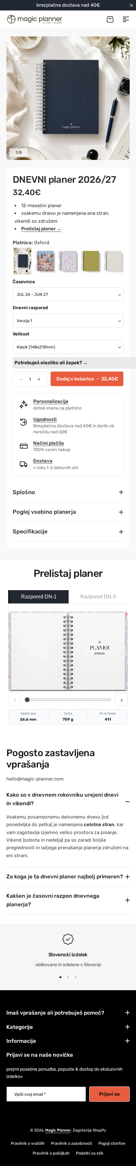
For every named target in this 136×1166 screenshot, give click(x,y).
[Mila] (68, 261)
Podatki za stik (89, 1153)
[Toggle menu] (126, 19)
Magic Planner (58, 1130)
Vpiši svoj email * (30, 1094)
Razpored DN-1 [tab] (39, 596)
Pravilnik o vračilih (28, 1143)
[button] (60, 977)
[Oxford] (22, 261)
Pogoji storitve (111, 1143)
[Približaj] (68, 98)
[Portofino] (45, 261)
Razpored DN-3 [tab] (98, 596)
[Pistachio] (91, 261)
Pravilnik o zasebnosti (71, 1143)
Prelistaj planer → (41, 229)
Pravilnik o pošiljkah (51, 1153)
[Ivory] (113, 261)
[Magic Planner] (34, 19)
